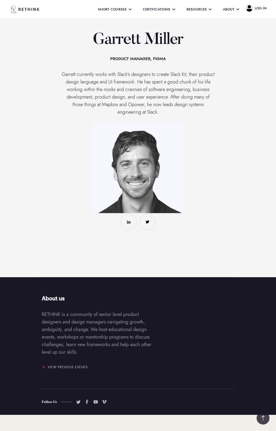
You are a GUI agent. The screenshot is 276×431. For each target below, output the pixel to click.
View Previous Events (68, 367)
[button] (114, 9)
